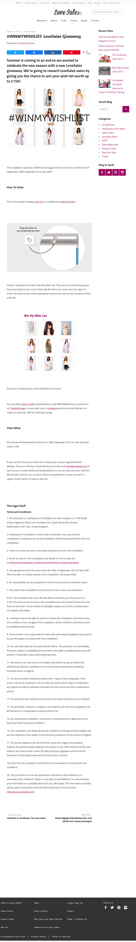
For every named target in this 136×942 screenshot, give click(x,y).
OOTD (104, 140)
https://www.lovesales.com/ (21, 792)
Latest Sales (108, 132)
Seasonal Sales (109, 148)
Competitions (108, 124)
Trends (105, 156)
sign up (38, 201)
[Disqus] (49, 860)
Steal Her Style (109, 152)
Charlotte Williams (26, 43)
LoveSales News (29, 31)
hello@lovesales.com (76, 466)
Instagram (53, 408)
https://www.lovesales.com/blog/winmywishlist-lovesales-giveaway (44, 562)
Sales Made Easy (110, 144)
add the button (67, 201)
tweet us (26, 404)
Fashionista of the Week (113, 128)
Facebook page (18, 408)
